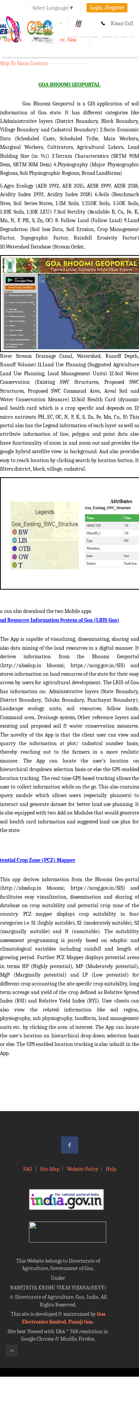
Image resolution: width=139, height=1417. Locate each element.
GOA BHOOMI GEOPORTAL (69, 84)
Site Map (49, 1169)
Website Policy (82, 1169)
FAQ (28, 1169)
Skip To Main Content (24, 63)
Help (111, 1169)
